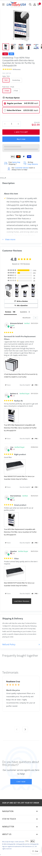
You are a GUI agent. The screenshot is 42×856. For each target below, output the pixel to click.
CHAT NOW (21, 782)
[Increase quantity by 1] (18, 123)
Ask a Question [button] (22, 305)
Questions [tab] (23, 312)
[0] (38, 4)
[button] (33, 385)
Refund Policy (8, 644)
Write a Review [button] (22, 301)
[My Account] (34, 4)
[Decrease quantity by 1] (4, 123)
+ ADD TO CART (21, 132)
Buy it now (21, 139)
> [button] (21, 601)
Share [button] (9, 385)
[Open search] (30, 4)
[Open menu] (3, 4)
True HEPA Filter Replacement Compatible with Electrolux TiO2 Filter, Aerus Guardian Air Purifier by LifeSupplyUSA (20, 427)
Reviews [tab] (8, 312)
